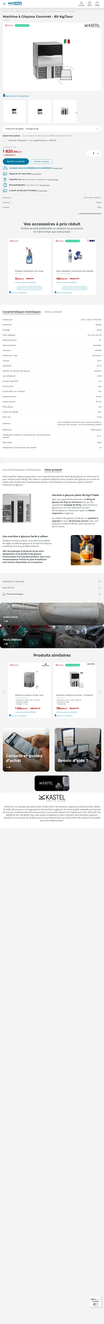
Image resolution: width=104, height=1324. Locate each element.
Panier (97, 5)
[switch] (95, 1304)
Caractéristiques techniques (22, 311)
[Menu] (4, 3)
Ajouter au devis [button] (41, 161)
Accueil (5, 11)
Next (99, 692)
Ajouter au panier (16, 161)
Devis (90, 5)
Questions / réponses (13, 581)
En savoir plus (57, 168)
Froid (11, 11)
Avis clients (8, 587)
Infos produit (53, 311)
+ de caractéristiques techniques (89, 213)
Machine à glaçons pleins (38, 11)
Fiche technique (14, 594)
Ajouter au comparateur (17, 96)
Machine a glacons (22, 11)
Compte (81, 5)
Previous (4, 692)
